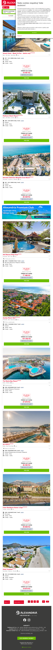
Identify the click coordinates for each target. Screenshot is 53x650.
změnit (22, 58)
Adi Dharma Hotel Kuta (10, 254)
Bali (9, 256)
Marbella (15, 179)
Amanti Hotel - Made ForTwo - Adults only (16, 53)
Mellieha (8, 382)
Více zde (26, 78)
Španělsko (5, 179)
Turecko (4, 509)
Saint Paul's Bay (9, 446)
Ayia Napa (13, 55)
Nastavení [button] (19, 35)
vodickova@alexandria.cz (33, 627)
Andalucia (10, 179)
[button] (49, 55)
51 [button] (43, 601)
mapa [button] (18, 55)
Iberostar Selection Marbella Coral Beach (16, 177)
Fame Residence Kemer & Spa (13, 507)
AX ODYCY (6, 444)
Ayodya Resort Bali (9, 318)
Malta (4, 382)
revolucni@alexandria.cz (34, 630)
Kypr (4, 55)
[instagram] (29, 620)
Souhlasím (34, 32)
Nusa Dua (13, 319)
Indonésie (5, 256)
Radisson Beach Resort (10, 116)
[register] (26, 212)
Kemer (8, 509)
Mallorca (10, 571)
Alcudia (14, 571)
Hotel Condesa (7, 569)
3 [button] (34, 601)
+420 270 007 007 (25, 615)
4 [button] (37, 601)
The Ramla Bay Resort (10, 381)
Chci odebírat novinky (26, 638)
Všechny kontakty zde (26, 633)
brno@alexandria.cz (31, 629)
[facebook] (25, 620)
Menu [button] (7, 7)
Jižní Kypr (8, 55)
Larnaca (12, 117)
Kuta (12, 256)
